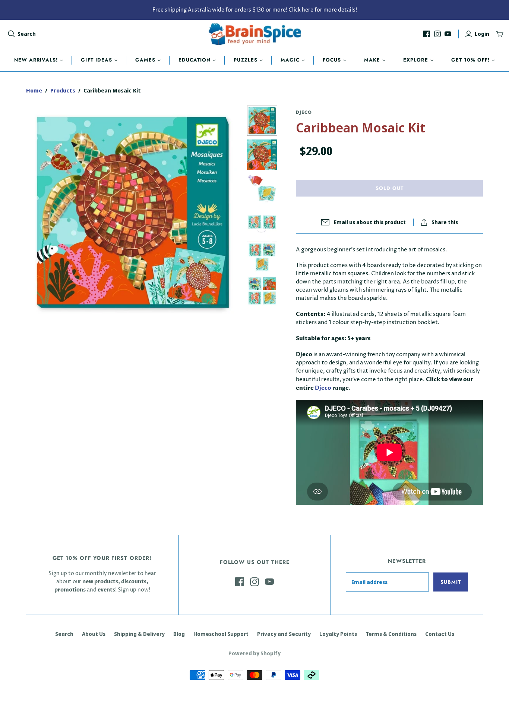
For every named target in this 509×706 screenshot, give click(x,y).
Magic (290, 59)
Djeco (323, 388)
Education (194, 59)
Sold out (390, 188)
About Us (93, 633)
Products (62, 90)
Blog (179, 633)
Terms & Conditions (391, 633)
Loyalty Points (338, 633)
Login (482, 33)
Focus (332, 59)
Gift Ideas (96, 59)
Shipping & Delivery (139, 633)
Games (145, 59)
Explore (415, 59)
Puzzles (245, 59)
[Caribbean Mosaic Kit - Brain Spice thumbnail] (262, 121)
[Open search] (11, 34)
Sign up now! (134, 589)
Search (27, 33)
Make (372, 59)
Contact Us (439, 633)
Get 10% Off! (470, 59)
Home (34, 90)
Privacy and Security (284, 633)
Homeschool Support (221, 633)
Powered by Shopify (254, 653)
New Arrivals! (36, 59)
